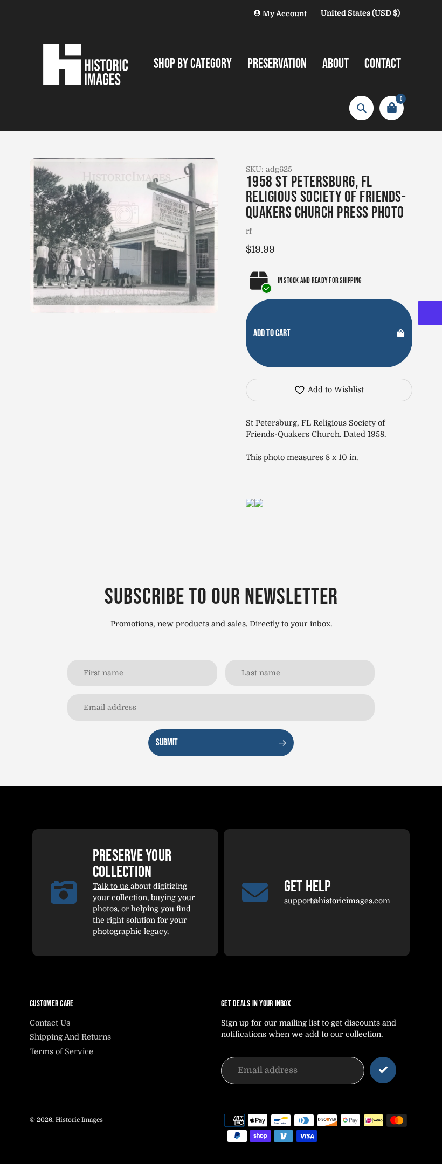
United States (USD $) (360, 13)
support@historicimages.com (337, 900)
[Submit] (383, 1070)
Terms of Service (61, 1051)
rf (249, 231)
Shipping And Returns (70, 1037)
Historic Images (79, 1120)
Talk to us (111, 886)
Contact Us (50, 1023)
